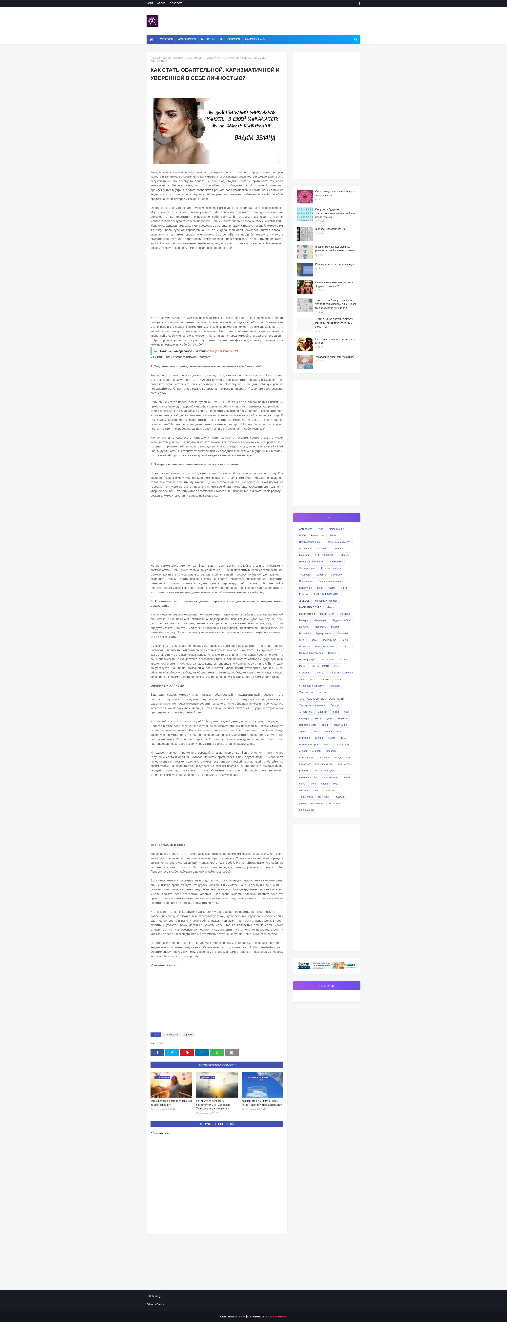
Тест (312, 679)
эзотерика (334, 803)
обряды (316, 751)
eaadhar (240, 1316)
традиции (339, 796)
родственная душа (324, 770)
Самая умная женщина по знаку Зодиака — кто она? (334, 284)
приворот (304, 764)
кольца (319, 738)
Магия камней (307, 613)
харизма (178, 57)
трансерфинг (171, 1034)
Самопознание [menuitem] (256, 39)
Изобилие (337, 574)
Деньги (345, 555)
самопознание (330, 777)
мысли (327, 744)
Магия (330, 607)
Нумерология (323, 633)
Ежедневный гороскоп (311, 561)
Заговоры (304, 574)
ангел (336, 711)
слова (324, 783)
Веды (333, 535)
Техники (324, 679)
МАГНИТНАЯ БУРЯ (310, 607)
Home (150, 3)
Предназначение (325, 646)
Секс (337, 666)
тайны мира (306, 796)
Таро (302, 679)
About (161, 3)
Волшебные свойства (338, 542)
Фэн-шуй (334, 685)
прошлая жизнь (324, 764)
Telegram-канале (221, 351)
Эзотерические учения (312, 705)
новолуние (343, 744)
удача (302, 803)
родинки (304, 770)
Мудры (335, 627)
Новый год (305, 633)
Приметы (345, 646)
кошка (331, 738)
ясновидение (306, 809)
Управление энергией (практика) (334, 357)
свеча (347, 777)
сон (317, 790)
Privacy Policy (155, 1304)
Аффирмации (336, 529)
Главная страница (161, 57)
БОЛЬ (302, 535)
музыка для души (309, 744)
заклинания (340, 725)
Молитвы (304, 627)
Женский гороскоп (330, 568)
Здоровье (320, 574)
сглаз (302, 783)
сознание (304, 790)
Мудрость (320, 627)
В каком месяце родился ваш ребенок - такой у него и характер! (335, 249)
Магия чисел (327, 613)
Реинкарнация (307, 659)
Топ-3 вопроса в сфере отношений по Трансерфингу (171, 1103)
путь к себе (344, 764)
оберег (303, 751)
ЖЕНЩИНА (336, 561)
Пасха (313, 640)
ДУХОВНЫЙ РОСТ (325, 555)
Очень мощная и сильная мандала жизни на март (335, 193)
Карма (331, 587)
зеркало (303, 731)
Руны (302, 666)
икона (328, 731)
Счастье (319, 672)
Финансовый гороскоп (311, 685)
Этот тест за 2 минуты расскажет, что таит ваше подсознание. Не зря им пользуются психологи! (335, 304)
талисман (323, 796)
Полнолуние (329, 640)
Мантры (303, 620)
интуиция (304, 738)
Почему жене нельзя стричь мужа (335, 264)
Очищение (343, 633)
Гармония (337, 548)
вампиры (304, 718)
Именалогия (306, 581)
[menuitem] (151, 39)
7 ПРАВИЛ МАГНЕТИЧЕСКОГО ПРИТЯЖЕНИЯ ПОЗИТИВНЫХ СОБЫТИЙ (334, 323)
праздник (324, 757)
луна (343, 738)
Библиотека (317, 535)
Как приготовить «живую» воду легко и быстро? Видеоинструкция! (262, 1103)
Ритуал (343, 659)
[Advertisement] (217, 282)
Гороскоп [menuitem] (166, 39)
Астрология (305, 529)
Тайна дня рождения (341, 672)
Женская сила (307, 568)
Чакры (322, 692)
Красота (304, 594)
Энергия (322, 711)
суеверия (330, 790)
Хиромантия (306, 692)
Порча (345, 640)
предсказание (343, 757)
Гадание (322, 548)
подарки (331, 751)
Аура (320, 529)
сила (313, 783)
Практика (304, 646)
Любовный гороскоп (326, 600)
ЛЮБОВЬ (304, 600)
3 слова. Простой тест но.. (330, 229)
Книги (343, 587)
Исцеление (305, 587)
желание (342, 718)
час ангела (317, 803)
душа (329, 718)
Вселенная (305, 548)
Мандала (345, 613)
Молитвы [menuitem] (208, 39)
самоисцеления (308, 777)
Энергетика (305, 711)
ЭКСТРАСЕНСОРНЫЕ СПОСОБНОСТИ (321, 698)
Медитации (320, 620)
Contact (176, 3)
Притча (332, 653)
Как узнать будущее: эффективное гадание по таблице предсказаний (335, 213)
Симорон (304, 672)
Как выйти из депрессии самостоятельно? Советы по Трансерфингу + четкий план (213, 1104)
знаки (317, 731)
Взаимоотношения (310, 542)
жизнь (325, 725)
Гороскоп (304, 555)
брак (346, 711)
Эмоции (334, 705)
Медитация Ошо (341, 620)
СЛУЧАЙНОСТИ (320, 666)
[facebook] (358, 3)
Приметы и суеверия (311, 653)
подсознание (306, 757)
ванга (318, 718)
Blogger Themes (276, 1316)
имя (339, 731)
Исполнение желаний (330, 581)
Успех (338, 679)
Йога (320, 587)
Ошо (301, 640)
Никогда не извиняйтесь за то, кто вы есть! (335, 341)
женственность (307, 725)
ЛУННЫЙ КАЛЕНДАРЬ (326, 594)
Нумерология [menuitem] (230, 39)
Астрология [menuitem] (187, 39)
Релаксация (327, 659)
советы (337, 783)
